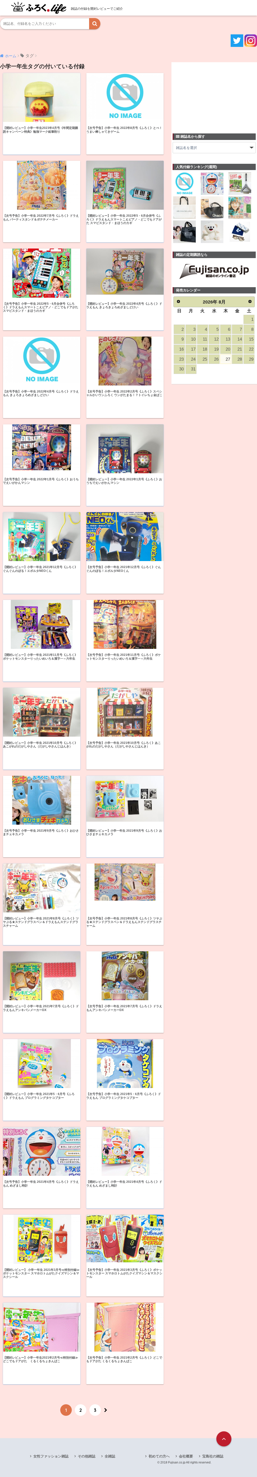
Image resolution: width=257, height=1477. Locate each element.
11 (205, 339)
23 (181, 359)
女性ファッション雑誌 (51, 1456)
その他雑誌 (86, 1456)
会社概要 (186, 1456)
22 (251, 349)
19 (216, 349)
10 (193, 339)
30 (181, 369)
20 (228, 349)
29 (251, 359)
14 (239, 339)
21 (239, 349)
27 (228, 359)
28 (239, 359)
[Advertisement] (210, 94)
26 (216, 359)
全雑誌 (110, 1456)
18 (205, 349)
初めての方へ (159, 1456)
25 (205, 359)
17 (193, 349)
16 (181, 349)
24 (193, 359)
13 (228, 339)
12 (216, 339)
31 (193, 369)
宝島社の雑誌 (212, 1456)
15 (251, 339)
